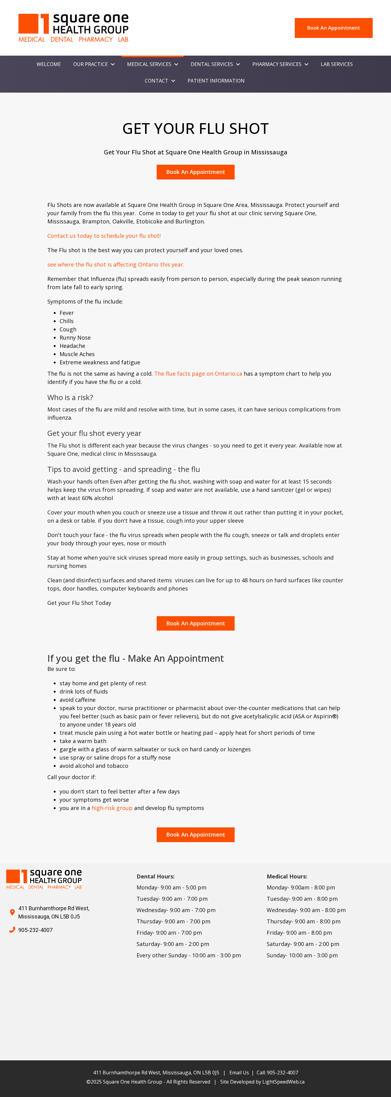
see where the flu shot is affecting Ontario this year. (115, 264)
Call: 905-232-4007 (277, 1072)
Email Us (239, 1072)
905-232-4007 (35, 930)
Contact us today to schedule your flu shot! (104, 235)
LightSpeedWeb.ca (283, 1081)
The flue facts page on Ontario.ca (198, 373)
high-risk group (112, 808)
